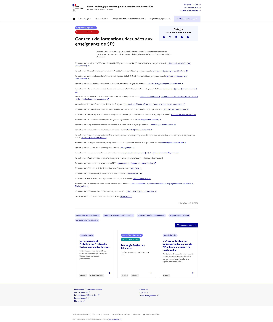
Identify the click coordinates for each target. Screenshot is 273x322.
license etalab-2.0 (114, 319)
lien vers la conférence (149, 96)
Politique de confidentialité (81, 314)
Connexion (136, 314)
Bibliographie (80, 186)
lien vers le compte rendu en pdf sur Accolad (163, 104)
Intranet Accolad (191, 4)
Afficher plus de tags (187, 225)
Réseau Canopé (80, 298)
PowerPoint (134, 168)
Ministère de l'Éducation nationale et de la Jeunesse (88, 290)
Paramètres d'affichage (153, 314)
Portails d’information (189, 10)
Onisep (142, 289)
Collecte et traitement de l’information (118, 215)
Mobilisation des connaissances (87, 215)
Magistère (78, 301)
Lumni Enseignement (147, 295)
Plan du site (96, 314)
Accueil (74, 19)
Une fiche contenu (140, 178)
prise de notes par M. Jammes (165, 153)
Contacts (106, 314)
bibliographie (126, 147)
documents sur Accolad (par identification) (145, 158)
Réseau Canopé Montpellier (85, 295)
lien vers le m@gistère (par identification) (168, 71)
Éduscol (142, 292)
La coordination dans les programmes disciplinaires (170, 183)
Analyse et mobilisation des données (151, 215)
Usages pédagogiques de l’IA (160, 19)
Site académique (191, 7)
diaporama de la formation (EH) (136, 153)
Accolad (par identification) (175, 109)
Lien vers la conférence (133, 104)
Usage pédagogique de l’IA (85, 28)
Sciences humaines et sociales (87, 32)
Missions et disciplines (187, 19)
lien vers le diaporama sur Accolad (92, 99)
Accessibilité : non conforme (121, 314)
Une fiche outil (133, 173)
